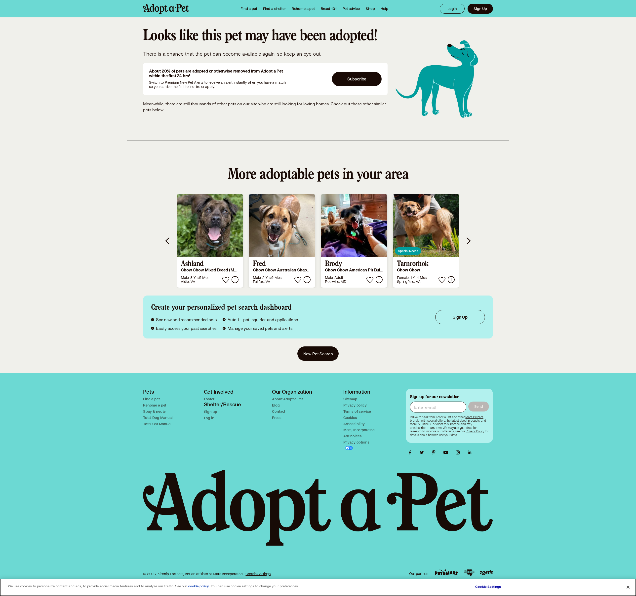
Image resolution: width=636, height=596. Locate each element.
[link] (303, 8)
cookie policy (198, 586)
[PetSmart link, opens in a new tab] (446, 572)
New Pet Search (318, 353)
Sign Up (480, 8)
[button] (210, 241)
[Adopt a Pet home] (166, 9)
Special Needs (408, 251)
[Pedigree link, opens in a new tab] (469, 572)
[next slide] (468, 241)
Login (452, 8)
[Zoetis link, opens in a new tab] (486, 572)
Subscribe (356, 78)
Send (478, 406)
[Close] (628, 587)
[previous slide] (167, 241)
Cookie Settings (258, 574)
